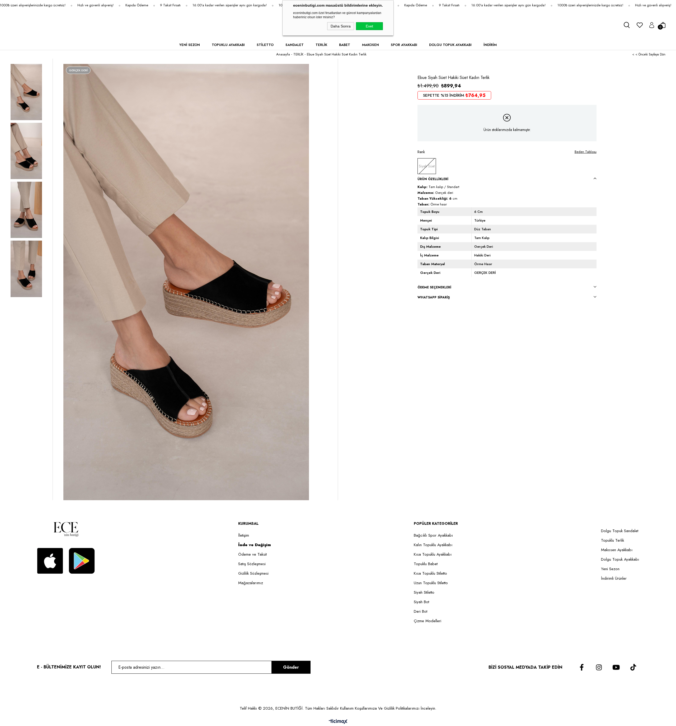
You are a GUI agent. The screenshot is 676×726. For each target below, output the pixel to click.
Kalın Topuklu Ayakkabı (433, 545)
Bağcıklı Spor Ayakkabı (433, 535)
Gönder (291, 667)
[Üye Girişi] (651, 25)
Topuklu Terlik (612, 540)
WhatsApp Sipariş (433, 297)
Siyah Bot (421, 602)
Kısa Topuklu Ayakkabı (433, 554)
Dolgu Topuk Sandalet (619, 531)
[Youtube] (616, 667)
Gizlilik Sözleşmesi (253, 573)
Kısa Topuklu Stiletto (430, 573)
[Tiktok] (633, 667)
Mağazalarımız (250, 583)
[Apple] (50, 561)
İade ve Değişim (254, 545)
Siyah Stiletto (424, 592)
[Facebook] (582, 667)
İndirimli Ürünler (614, 578)
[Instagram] (599, 667)
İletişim (243, 535)
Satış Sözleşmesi (252, 564)
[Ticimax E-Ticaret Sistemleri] (338, 722)
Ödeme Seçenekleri (434, 287)
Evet (369, 26)
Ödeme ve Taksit (252, 554)
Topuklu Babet (426, 564)
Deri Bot (420, 611)
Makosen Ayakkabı (616, 550)
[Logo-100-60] (66, 529)
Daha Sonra (341, 26)
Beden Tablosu (586, 151)
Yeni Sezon (610, 569)
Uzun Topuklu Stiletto (431, 583)
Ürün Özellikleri (432, 179)
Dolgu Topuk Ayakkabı (620, 559)
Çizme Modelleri (427, 621)
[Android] (82, 561)
